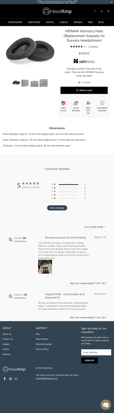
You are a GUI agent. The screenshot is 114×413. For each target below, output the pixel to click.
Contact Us (8, 339)
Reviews (6, 354)
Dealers (6, 344)
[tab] (16, 83)
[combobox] (95, 227)
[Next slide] (52, 51)
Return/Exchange (43, 344)
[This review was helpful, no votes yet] (98, 283)
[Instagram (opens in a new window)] (10, 379)
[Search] (94, 11)
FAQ (37, 334)
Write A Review (57, 208)
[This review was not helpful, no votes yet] (103, 283)
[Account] (102, 11)
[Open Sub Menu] (25, 22)
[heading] (18, 328)
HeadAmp (47, 368)
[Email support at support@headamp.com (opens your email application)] (16, 379)
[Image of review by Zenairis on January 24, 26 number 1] (45, 267)
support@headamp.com (47, 378)
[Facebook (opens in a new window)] (5, 379)
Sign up (89, 360)
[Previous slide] (7, 51)
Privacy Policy (42, 349)
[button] (106, 405)
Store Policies (42, 339)
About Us (7, 334)
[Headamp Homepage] (57, 11)
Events (6, 349)
